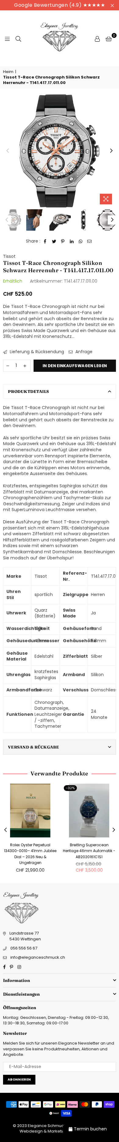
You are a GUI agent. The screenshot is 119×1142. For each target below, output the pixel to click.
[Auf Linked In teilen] (72, 241)
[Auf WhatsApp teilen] (80, 241)
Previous (7, 151)
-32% (70, 787)
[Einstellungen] (97, 38)
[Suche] (18, 38)
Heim (8, 72)
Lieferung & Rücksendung (36, 352)
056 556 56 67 (23, 948)
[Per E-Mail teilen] (89, 241)
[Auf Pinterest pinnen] (63, 241)
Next (111, 151)
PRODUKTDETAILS (28, 391)
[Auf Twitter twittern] (54, 241)
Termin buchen (90, 1129)
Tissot (9, 256)
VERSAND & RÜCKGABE (33, 747)
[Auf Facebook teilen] (45, 241)
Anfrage (83, 352)
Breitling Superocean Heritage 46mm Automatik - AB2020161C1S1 (89, 850)
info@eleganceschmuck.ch (37, 957)
